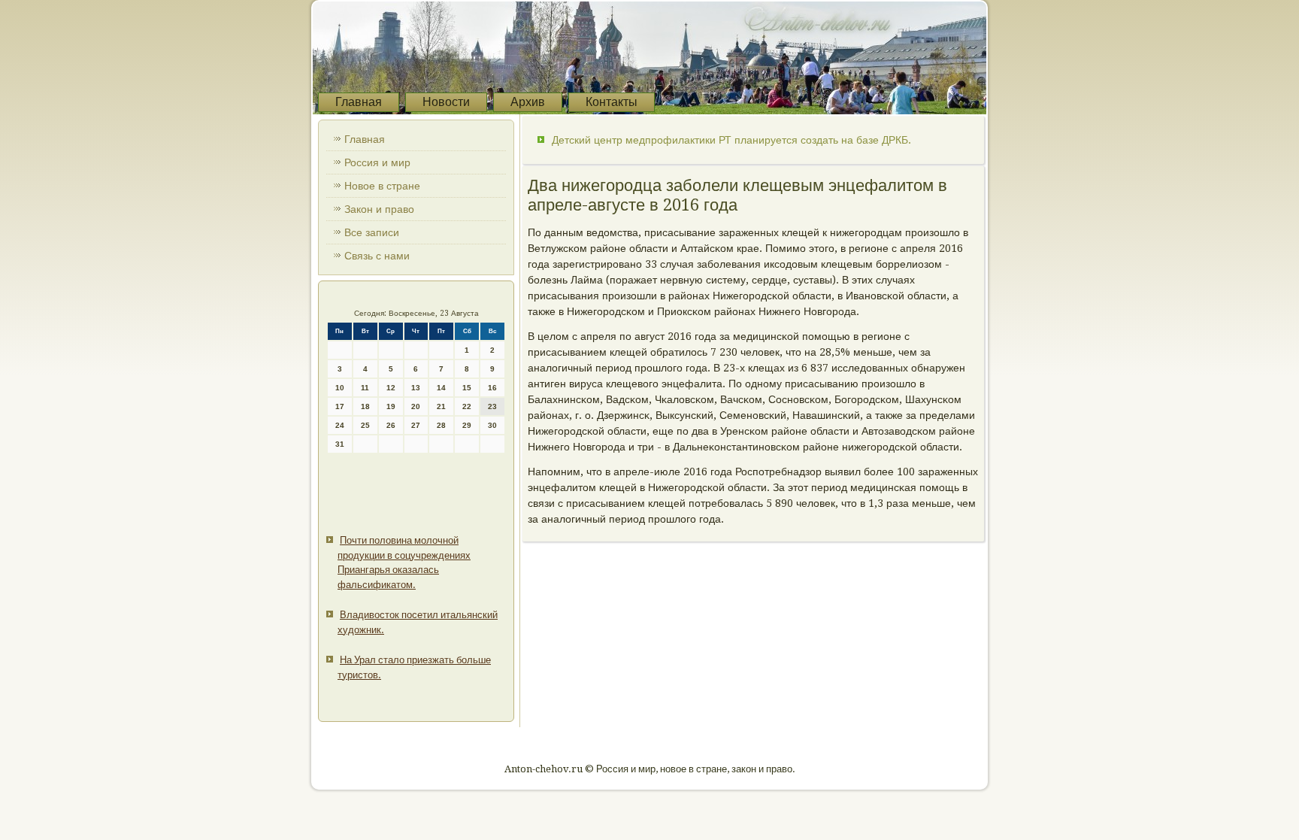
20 (415, 406)
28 (441, 425)
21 (441, 406)
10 (339, 388)
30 (492, 425)
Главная (358, 102)
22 (466, 406)
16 (492, 388)
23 (492, 406)
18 (365, 406)
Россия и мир (377, 162)
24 (339, 425)
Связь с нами (377, 256)
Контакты (611, 102)
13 (415, 388)
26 (390, 425)
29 (466, 425)
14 (441, 388)
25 (365, 425)
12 (390, 388)
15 (466, 388)
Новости (446, 102)
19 (390, 406)
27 (415, 425)
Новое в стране (382, 186)
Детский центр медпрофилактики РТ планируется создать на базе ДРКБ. (731, 140)
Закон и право (379, 209)
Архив (527, 102)
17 (339, 406)
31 (339, 444)
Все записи (371, 232)
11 (365, 388)
